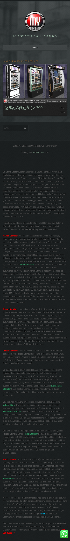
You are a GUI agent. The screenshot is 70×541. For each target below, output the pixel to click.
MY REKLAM (38, 152)
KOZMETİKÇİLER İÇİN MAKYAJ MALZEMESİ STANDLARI (24, 108)
